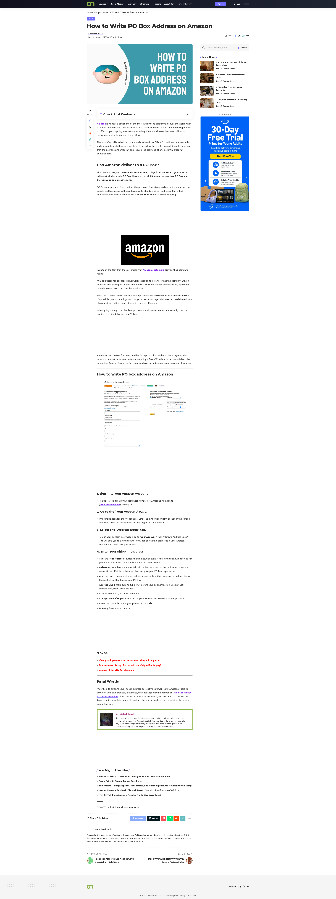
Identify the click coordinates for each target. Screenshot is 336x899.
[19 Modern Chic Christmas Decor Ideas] (207, 78)
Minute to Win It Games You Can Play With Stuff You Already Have (134, 776)
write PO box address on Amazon (123, 807)
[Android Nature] (90, 4)
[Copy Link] (243, 36)
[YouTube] (248, 887)
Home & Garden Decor (225, 69)
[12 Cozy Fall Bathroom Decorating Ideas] (207, 103)
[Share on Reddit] (90, 133)
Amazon (101, 123)
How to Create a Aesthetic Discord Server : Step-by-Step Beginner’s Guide (139, 790)
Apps (98, 12)
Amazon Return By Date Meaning (116, 670)
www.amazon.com (110, 504)
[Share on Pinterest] (163, 818)
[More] (247, 36)
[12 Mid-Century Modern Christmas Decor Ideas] (207, 66)
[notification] (230, 4)
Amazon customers (153, 269)
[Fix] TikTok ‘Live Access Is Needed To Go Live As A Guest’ (130, 795)
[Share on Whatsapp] (170, 818)
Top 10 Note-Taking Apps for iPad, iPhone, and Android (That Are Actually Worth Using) (145, 785)
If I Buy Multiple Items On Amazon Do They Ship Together (129, 660)
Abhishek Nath (95, 33)
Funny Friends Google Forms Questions (120, 781)
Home (90, 12)
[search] (234, 4)
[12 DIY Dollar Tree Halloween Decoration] (207, 91)
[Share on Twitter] (239, 36)
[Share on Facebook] (235, 36)
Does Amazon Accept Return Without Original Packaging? (130, 665)
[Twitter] (244, 887)
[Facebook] (241, 887)
